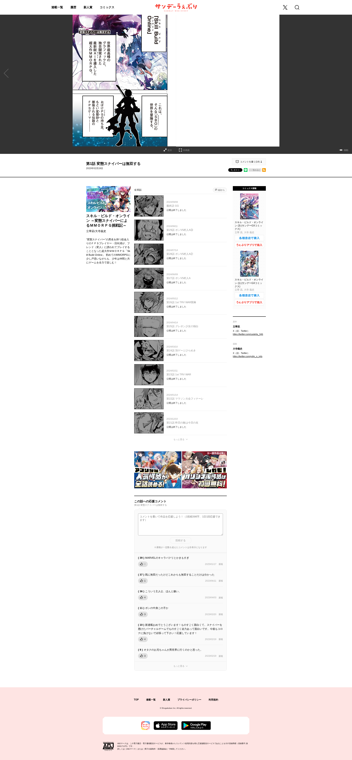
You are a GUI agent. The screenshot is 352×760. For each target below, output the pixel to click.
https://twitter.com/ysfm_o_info (247, 356)
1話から (221, 190)
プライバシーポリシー (189, 699)
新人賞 (88, 7)
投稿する (180, 540)
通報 (221, 564)
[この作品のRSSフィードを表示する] (264, 170)
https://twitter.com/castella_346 (248, 334)
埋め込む (256, 170)
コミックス (107, 7)
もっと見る (178, 439)
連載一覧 (57, 7)
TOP (136, 699)
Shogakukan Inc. (169, 708)
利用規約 (213, 699)
